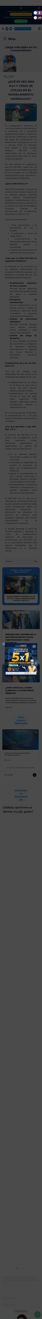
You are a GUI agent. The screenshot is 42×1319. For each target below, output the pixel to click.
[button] (3, 644)
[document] (21, 659)
